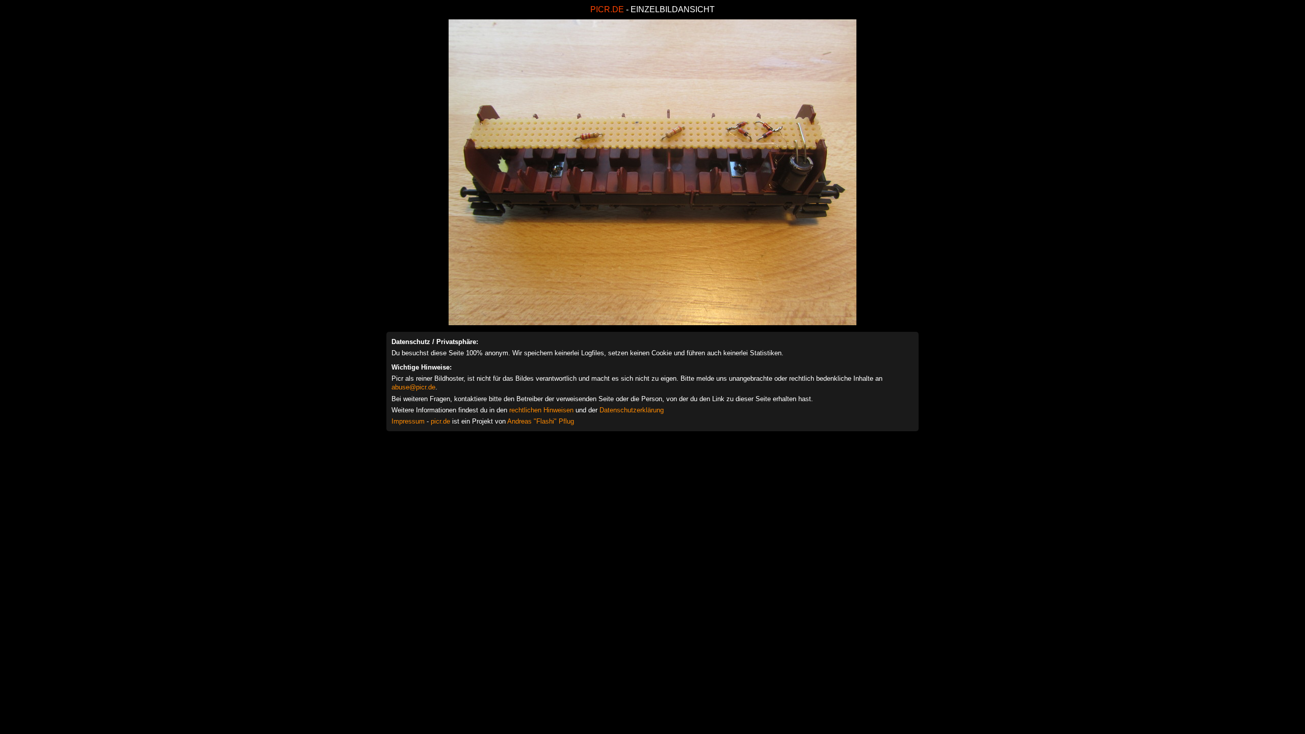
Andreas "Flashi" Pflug (540, 421)
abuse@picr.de (413, 387)
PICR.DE (607, 9)
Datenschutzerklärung (631, 410)
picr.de (440, 421)
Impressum (408, 421)
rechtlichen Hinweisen (541, 410)
